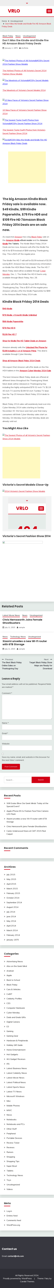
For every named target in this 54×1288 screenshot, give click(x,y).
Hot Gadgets (12, 1054)
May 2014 (11, 921)
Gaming (10, 1031)
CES (8, 1003)
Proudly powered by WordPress (17, 1278)
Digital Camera (13, 1022)
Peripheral (11, 1133)
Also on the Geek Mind (17, 966)
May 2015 (11, 879)
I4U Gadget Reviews (16, 1059)
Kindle (5, 243)
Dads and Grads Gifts (16, 1017)
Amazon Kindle (13, 240)
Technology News (18, 636)
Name (5, 723)
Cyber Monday (13, 1012)
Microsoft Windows (15, 1096)
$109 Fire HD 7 (10, 334)
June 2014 (11, 916)
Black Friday (8, 36)
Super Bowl (12, 1166)
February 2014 (13, 935)
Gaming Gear (12, 1036)
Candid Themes (27, 1281)
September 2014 (14, 902)
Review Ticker (13, 1142)
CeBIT (9, 994)
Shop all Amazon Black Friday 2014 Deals (21, 360)
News (18, 36)
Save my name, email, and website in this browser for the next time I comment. (26, 758)
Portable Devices (14, 1138)
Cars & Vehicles (13, 989)
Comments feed (14, 1220)
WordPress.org (13, 1225)
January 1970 (13, 939)
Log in (9, 1211)
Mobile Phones (13, 1105)
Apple (9, 975)
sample (22, 627)
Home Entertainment (16, 1049)
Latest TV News (14, 1091)
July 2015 (11, 874)
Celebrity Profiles (14, 998)
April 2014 (11, 925)
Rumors (10, 1152)
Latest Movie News (11, 615)
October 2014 (13, 897)
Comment (7, 693)
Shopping (11, 1156)
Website (6, 743)
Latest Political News (16, 1082)
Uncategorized (29, 36)
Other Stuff (12, 1129)
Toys (9, 1180)
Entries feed (12, 1215)
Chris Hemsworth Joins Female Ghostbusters (22, 621)
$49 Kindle (7, 308)
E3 (8, 1026)
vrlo (14, 11)
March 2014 (12, 930)
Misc (9, 1101)
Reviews (10, 1147)
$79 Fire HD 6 (9, 328)
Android (10, 971)
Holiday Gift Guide (15, 1045)
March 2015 (12, 888)
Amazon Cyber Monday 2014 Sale (35, 370)
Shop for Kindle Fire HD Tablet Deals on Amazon (24, 340)
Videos (10, 1189)
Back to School (13, 980)
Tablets (10, 1170)
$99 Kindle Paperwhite (13, 321)
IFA (8, 1063)
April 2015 (11, 884)
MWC (9, 1110)
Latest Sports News (16, 1087)
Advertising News (15, 961)
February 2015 (13, 893)
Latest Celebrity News (17, 1073)
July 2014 (11, 912)
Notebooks (11, 1119)
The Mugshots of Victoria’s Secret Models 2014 (24, 90)
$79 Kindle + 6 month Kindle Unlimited (20, 315)
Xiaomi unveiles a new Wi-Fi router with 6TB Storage (25, 642)
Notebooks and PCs (16, 1124)
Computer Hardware (16, 1008)
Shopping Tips (13, 1161)
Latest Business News (17, 1068)
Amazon (18, 236)
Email (5, 733)
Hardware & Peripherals (17, 1040)
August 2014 (12, 907)
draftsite (24, 48)
